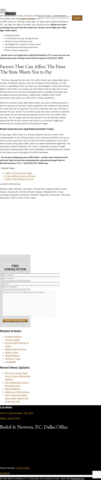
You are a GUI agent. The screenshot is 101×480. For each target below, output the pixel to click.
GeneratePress (77, 478)
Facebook (5, 473)
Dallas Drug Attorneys (15, 349)
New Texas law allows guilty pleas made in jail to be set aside (16, 398)
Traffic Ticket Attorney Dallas (18, 173)
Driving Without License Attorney (20, 176)
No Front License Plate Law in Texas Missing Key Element (17, 376)
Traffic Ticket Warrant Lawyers (19, 179)
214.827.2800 (23, 468)
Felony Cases (11, 352)
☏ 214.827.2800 (26, 18)
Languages (10, 362)
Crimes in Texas (13, 359)
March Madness (13, 389)
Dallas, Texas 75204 (10, 418)
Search (77, 18)
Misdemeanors (12, 355)
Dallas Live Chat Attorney (17, 392)
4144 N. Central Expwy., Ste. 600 (16, 413)
